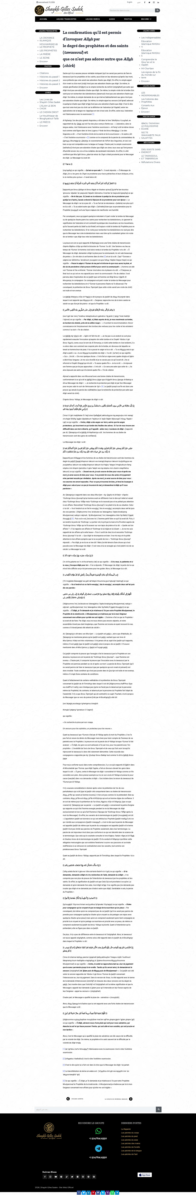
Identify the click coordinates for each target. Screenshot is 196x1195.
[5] (73, 519)
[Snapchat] (83, 1176)
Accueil (43, 19)
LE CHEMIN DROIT (49, 112)
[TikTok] (66, 1176)
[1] (93, 114)
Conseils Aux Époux (147, 106)
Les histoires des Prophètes (149, 100)
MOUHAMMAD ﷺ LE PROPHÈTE (49, 45)
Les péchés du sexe (129, 1140)
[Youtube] (56, 1176)
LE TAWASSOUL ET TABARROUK (149, 157)
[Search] (157, 10)
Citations (44, 73)
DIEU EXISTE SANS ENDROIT (150, 151)
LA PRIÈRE (45, 54)
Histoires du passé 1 (49, 77)
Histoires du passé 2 (50, 80)
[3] (105, 256)
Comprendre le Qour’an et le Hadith (149, 62)
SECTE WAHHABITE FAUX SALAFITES (150, 135)
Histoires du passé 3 (50, 84)
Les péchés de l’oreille (130, 1147)
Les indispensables (151, 37)
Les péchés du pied (129, 1136)
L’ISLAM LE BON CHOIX (48, 107)
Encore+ (145, 19)
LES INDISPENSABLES (150, 94)
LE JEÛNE (45, 58)
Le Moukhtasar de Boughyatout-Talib (49, 117)
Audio (112, 19)
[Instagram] (50, 1176)
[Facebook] (45, 1176)
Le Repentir (126, 1129)
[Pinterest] (88, 1176)
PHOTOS (128, 19)
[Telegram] (61, 1176)
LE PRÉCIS (45, 122)
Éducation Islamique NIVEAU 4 (150, 44)
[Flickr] (77, 1176)
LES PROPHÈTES (48, 50)
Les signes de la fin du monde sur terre (151, 75)
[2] (88, 137)
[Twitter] (72, 1176)
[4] (102, 386)
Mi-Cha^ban (147, 68)
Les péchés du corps (130, 1133)
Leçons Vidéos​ (93, 19)
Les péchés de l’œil (129, 1154)
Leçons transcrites (66, 19)
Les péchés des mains (130, 1143)
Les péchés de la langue (131, 1151)
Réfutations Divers (150, 162)
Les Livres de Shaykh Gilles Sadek (50, 100)
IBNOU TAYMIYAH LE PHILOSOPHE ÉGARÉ (150, 126)
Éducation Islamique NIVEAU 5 (150, 53)
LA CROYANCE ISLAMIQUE (47, 39)
